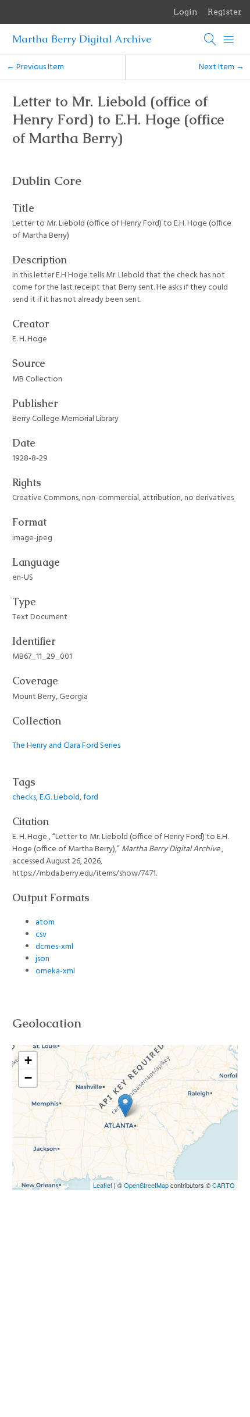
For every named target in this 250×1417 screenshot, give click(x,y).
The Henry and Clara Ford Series (66, 745)
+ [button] (28, 1060)
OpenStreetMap (146, 1185)
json (42, 959)
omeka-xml (55, 971)
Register (225, 11)
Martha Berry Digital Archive (81, 39)
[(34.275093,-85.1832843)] (125, 1106)
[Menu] (229, 39)
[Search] (210, 39)
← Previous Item (35, 67)
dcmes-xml (54, 947)
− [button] (28, 1077)
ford (90, 797)
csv (41, 934)
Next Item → (221, 67)
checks (24, 797)
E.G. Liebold (60, 797)
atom (45, 922)
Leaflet (102, 1185)
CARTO (223, 1185)
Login (185, 11)
